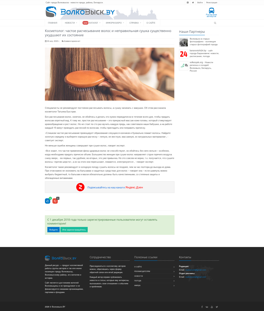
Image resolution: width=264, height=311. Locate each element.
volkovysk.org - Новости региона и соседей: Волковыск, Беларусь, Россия (201, 66)
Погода (137, 280)
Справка (134, 22)
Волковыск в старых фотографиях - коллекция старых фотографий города (204, 41)
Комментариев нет (72, 41)
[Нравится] (47, 201)
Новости (70, 22)
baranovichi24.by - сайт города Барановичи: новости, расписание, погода (204, 53)
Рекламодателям (142, 271)
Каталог (91, 22)
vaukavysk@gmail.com (195, 269)
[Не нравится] (55, 201)
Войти (200, 2)
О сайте (151, 22)
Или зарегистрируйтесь (74, 229)
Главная (52, 22)
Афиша (137, 285)
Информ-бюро (114, 22)
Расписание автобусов (211, 15)
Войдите (53, 229)
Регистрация (211, 2)
